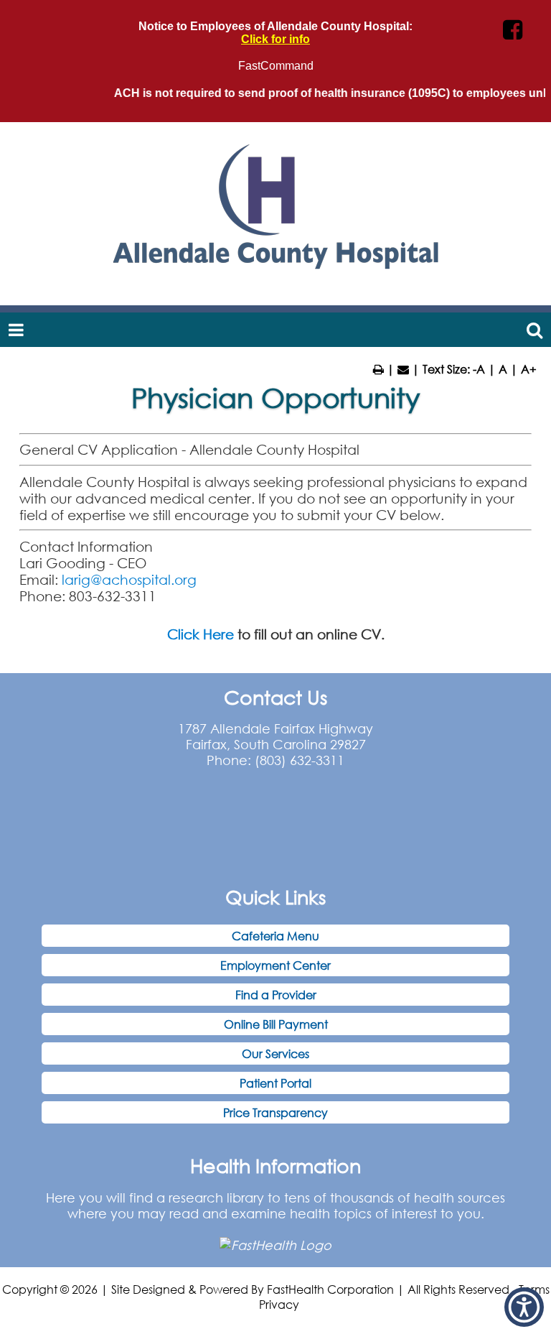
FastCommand (276, 66)
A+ (529, 368)
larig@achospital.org (129, 579)
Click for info (275, 39)
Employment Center (275, 965)
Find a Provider (275, 994)
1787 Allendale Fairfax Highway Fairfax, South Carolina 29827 (275, 736)
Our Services (275, 1053)
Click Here (200, 634)
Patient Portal (275, 1082)
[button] (524, 1307)
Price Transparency (275, 1112)
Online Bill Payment (276, 1024)
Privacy (279, 1304)
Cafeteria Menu (275, 935)
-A (479, 368)
